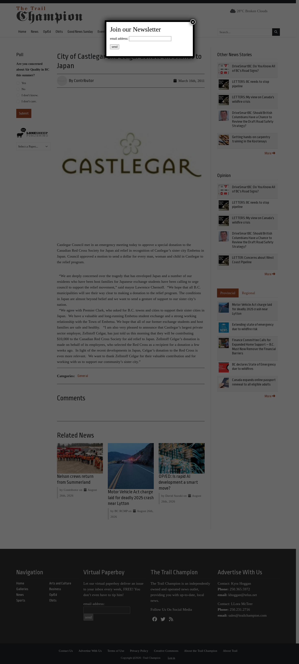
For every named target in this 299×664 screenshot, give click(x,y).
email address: (119, 38)
